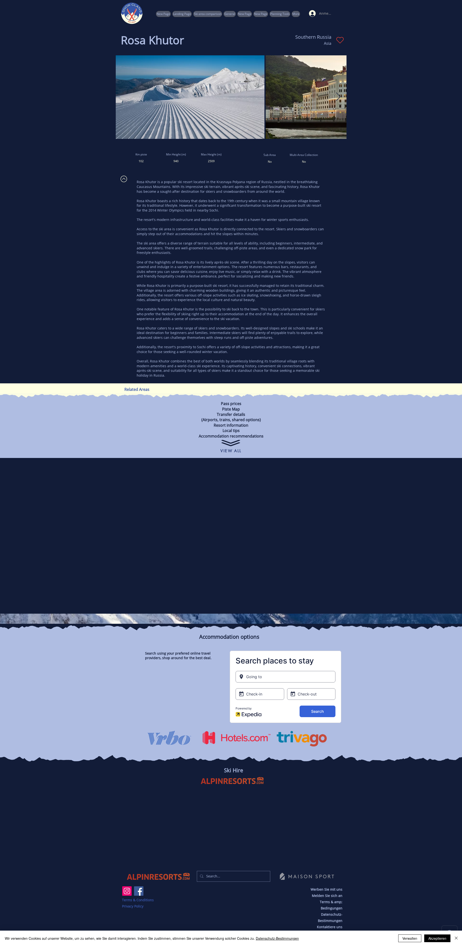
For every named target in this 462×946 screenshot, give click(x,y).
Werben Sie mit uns (326, 889)
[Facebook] (138, 891)
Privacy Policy (132, 906)
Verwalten (409, 938)
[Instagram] (127, 891)
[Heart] (340, 40)
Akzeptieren (437, 938)
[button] (280, 14)
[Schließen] (456, 938)
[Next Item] (338, 97)
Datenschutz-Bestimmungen (277, 938)
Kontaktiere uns (329, 927)
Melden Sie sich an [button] (327, 895)
